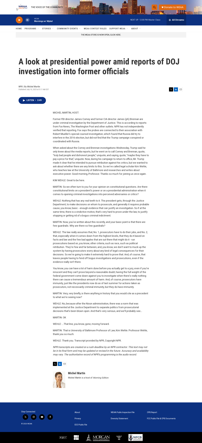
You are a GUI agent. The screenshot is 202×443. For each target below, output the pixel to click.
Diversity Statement (119, 419)
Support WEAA (117, 29)
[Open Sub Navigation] (38, 29)
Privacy (78, 419)
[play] (19, 20)
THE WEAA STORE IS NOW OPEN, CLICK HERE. (101, 35)
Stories (46, 29)
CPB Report (152, 412)
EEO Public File (81, 425)
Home (19, 29)
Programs (30, 29)
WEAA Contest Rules (95, 29)
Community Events (67, 29)
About (134, 29)
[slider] (31, 19)
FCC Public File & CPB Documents (161, 419)
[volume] (27, 20)
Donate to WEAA (173, 7)
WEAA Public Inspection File (123, 412)
